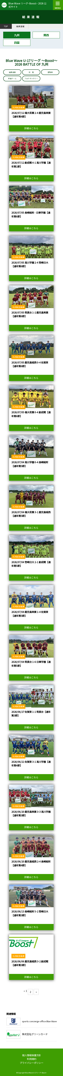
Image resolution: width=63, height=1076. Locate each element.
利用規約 (31, 1059)
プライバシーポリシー (31, 1062)
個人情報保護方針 (31, 1055)
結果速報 (20, 26)
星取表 (50, 72)
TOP (6, 26)
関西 (46, 35)
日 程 (31, 72)
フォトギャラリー (31, 78)
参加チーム (12, 78)
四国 (16, 43)
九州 (16, 35)
